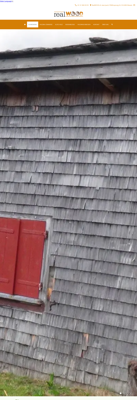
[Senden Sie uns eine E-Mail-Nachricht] (134, 5)
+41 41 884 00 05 (83, 5)
